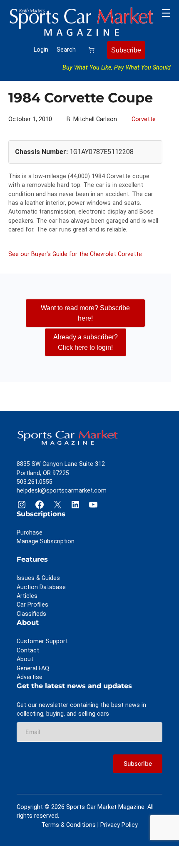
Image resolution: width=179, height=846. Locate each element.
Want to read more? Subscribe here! (85, 313)
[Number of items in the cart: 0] (91, 49)
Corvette (144, 119)
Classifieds (31, 613)
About (25, 659)
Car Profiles (32, 604)
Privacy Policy (119, 824)
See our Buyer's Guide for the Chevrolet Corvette (75, 254)
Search (66, 49)
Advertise (29, 677)
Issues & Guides (38, 578)
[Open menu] (166, 13)
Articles (27, 595)
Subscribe (126, 50)
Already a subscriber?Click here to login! (85, 342)
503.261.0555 (34, 481)
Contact (28, 650)
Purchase (29, 532)
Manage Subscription (46, 541)
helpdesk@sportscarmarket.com (62, 490)
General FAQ (33, 668)
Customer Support (42, 641)
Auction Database (41, 587)
